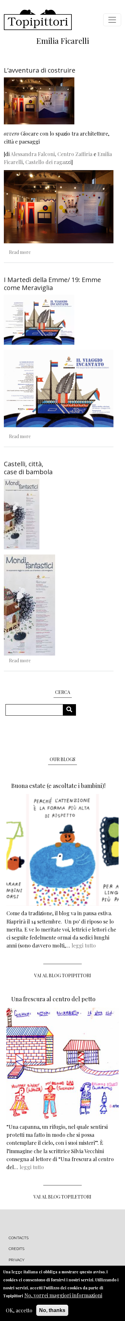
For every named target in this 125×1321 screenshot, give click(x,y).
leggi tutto (83, 945)
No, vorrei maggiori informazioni (63, 1295)
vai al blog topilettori (62, 1197)
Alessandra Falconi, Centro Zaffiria (52, 154)
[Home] (38, 20)
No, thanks (52, 1310)
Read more (20, 252)
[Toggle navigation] (112, 19)
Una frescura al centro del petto (53, 999)
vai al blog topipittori (62, 975)
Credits (16, 1248)
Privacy (16, 1260)
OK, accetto (19, 1310)
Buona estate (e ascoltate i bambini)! (58, 786)
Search (71, 710)
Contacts (19, 1238)
